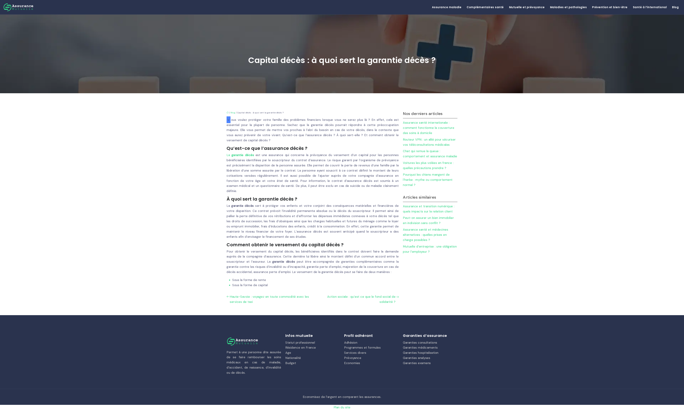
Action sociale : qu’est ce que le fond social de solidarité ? (361, 299)
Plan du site (342, 407)
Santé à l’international (650, 7)
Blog (675, 7)
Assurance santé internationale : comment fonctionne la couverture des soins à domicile (428, 128)
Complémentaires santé (485, 7)
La (240, 155)
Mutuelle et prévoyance (527, 7)
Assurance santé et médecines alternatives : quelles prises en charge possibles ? (425, 235)
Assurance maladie (447, 7)
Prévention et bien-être (610, 7)
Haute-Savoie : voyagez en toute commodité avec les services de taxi (269, 299)
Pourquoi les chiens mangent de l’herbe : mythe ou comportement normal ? (428, 180)
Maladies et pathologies (568, 7)
